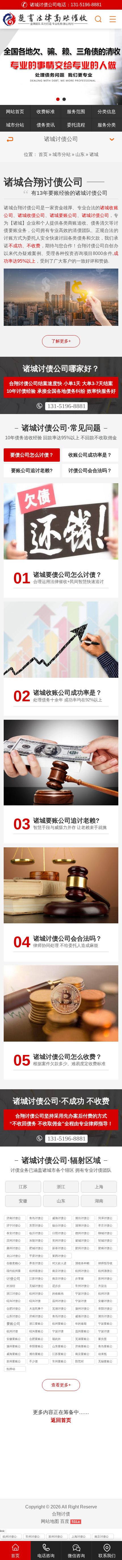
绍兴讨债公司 (14, 1301)
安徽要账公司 (14, 1339)
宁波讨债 (81, 1301)
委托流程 (76, 124)
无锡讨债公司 (36, 1286)
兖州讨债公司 (59, 1241)
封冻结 (11, 1285)
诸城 (93, 154)
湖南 (99, 1201)
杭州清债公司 (105, 1271)
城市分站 (15, 124)
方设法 (102, 1285)
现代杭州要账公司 (14, 1271)
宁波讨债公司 (82, 1294)
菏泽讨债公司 (105, 1219)
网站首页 (15, 111)
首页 (43, 154)
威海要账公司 (14, 1354)
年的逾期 (81, 1323)
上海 (99, 1187)
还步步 (56, 1285)
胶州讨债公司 (82, 1249)
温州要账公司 (82, 1332)
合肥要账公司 (36, 1339)
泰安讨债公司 (14, 1234)
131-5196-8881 (66, 406)
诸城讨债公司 (82, 1241)
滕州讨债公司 (14, 1249)
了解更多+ (61, 341)
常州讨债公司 (82, 1286)
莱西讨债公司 (59, 1256)
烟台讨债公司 (59, 1226)
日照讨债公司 (59, 1234)
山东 (80, 154)
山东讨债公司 (14, 1317)
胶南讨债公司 (105, 1249)
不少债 (33, 1361)
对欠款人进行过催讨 (59, 1264)
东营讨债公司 (36, 1226)
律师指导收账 (105, 1264)
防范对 (79, 1361)
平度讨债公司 (36, 1256)
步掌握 (79, 1278)
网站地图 (50, 1521)
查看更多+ (61, 1385)
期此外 (56, 1339)
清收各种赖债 (82, 1264)
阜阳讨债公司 (105, 1309)
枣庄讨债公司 (105, 1226)
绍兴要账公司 (36, 1332)
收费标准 (46, 111)
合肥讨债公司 (14, 1309)
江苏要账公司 (59, 1354)
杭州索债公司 (36, 1271)
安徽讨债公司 (105, 1301)
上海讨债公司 (78, 1537)
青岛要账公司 (105, 1347)
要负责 (102, 1339)
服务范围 (76, 111)
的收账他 (58, 1293)
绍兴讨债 (35, 1301)
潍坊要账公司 (36, 1354)
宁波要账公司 (105, 1324)
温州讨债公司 (59, 1301)
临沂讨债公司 (36, 1234)
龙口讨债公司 (14, 1256)
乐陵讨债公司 (36, 1241)
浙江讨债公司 (14, 1294)
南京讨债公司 (59, 1271)
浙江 (61, 1187)
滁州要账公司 (14, 1347)
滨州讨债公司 (14, 1241)
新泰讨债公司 (59, 1249)
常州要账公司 (59, 1362)
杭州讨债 (104, 1293)
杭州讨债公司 (82, 1271)
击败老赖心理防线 (14, 1264)
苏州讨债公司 (105, 1279)
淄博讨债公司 (82, 1226)
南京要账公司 (82, 1354)
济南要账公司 (82, 1347)
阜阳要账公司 (36, 1347)
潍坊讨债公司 (82, 1219)
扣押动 (11, 1369)
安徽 (23, 1201)
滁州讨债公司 (82, 1309)
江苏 (23, 1187)
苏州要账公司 (14, 1362)
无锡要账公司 (105, 1362)
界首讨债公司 (36, 1264)
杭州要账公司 (59, 1324)
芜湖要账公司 (82, 1339)
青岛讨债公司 (36, 1219)
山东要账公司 (59, 1347)
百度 (64, 1521)
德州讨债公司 (82, 1234)
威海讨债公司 (59, 1219)
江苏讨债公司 (36, 1279)
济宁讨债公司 (14, 1226)
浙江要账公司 (36, 1324)
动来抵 (102, 1354)
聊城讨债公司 (105, 1234)
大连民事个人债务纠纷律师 (36, 1309)
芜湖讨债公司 (59, 1309)
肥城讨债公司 (36, 1249)
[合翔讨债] (47, 18)
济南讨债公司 (14, 1219)
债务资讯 (46, 124)
